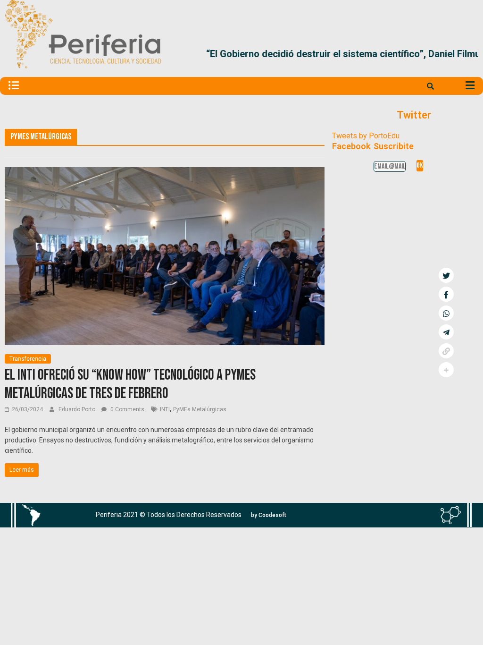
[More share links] (446, 369)
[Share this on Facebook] (446, 294)
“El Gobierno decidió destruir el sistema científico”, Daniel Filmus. (311, 57)
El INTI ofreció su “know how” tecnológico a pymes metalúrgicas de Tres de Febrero (130, 384)
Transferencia (27, 359)
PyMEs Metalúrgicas (199, 409)
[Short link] (446, 350)
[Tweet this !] (446, 275)
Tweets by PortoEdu (366, 135)
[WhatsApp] (446, 313)
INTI (165, 409)
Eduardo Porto (77, 409)
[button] (467, 57)
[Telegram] (446, 331)
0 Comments (126, 409)
